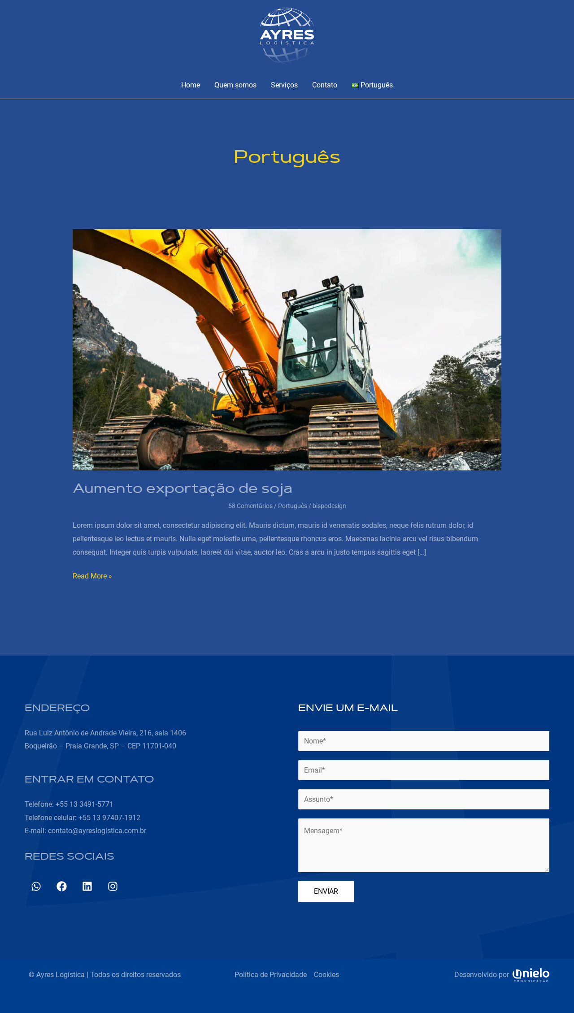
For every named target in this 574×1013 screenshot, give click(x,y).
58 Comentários (250, 505)
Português (292, 505)
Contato (324, 85)
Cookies (326, 974)
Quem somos (235, 85)
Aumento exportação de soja (182, 489)
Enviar (326, 891)
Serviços (284, 85)
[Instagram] (112, 886)
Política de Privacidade (271, 974)
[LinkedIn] (87, 886)
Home (190, 85)
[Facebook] (61, 886)
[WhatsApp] (36, 886)
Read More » (92, 575)
